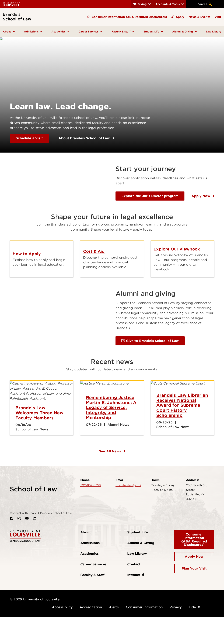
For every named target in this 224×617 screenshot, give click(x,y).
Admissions (90, 543)
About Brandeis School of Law (84, 138)
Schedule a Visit (29, 138)
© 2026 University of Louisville (34, 599)
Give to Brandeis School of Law (152, 341)
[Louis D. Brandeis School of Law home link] (26, 535)
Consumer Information (144, 607)
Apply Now (201, 196)
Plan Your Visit (194, 568)
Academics (89, 553)
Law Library (137, 553)
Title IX (194, 607)
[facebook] (11, 518)
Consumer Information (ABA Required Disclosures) (194, 540)
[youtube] (27, 518)
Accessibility (62, 607)
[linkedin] (34, 518)
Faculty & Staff (92, 575)
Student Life (137, 532)
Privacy (176, 607)
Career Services (93, 564)
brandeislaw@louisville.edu (129, 485)
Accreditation (91, 607)
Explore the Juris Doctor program (149, 196)
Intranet (134, 575)
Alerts (114, 607)
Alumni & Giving (140, 543)
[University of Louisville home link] (11, 4)
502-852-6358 (90, 485)
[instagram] (19, 518)
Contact (134, 564)
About (85, 532)
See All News (110, 451)
